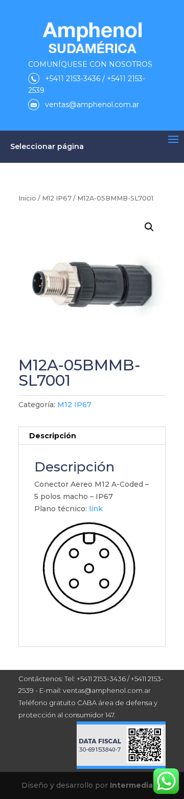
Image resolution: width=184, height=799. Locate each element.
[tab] (92, 436)
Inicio (27, 198)
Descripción (52, 435)
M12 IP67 (57, 198)
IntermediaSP (136, 785)
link (96, 508)
